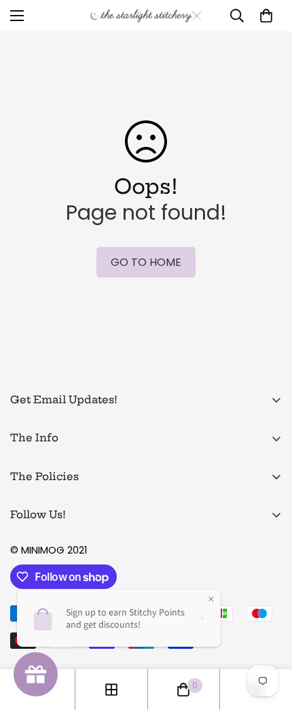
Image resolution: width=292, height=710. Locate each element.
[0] (266, 15)
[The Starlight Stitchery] (146, 16)
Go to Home (146, 262)
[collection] (111, 689)
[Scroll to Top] (267, 638)
